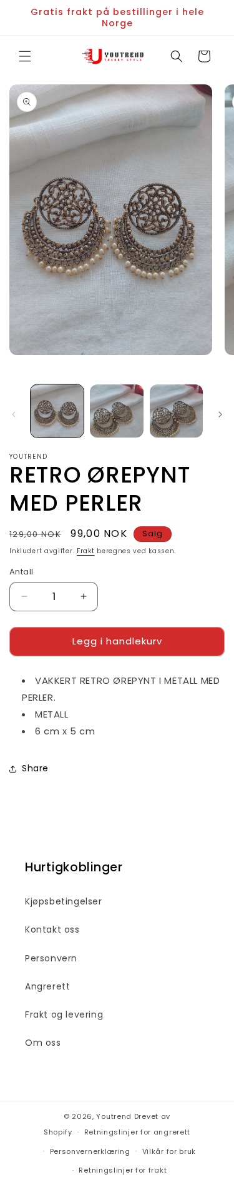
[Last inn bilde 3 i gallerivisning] (176, 411)
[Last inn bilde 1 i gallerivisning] (57, 411)
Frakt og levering (64, 1014)
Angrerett (47, 986)
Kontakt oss (52, 929)
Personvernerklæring (90, 1151)
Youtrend (114, 1116)
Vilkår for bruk (169, 1151)
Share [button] (35, 768)
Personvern (51, 958)
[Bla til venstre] (13, 414)
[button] (25, 56)
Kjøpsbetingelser (63, 901)
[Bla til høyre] (220, 414)
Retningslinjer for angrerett (137, 1132)
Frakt (86, 551)
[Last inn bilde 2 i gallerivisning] (116, 411)
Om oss (43, 1042)
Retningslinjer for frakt (123, 1170)
